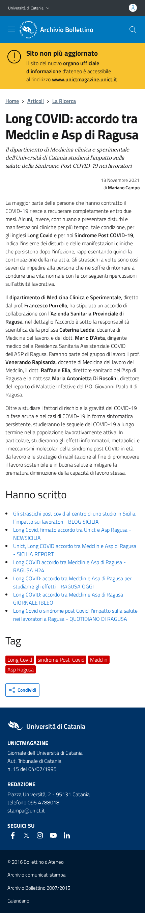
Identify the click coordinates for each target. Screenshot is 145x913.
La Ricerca (64, 101)
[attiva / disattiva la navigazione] (11, 29)
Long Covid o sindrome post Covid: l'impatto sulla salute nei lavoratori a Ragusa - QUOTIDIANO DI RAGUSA (75, 615)
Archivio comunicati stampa (36, 875)
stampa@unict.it (26, 810)
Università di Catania (26, 8)
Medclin (99, 660)
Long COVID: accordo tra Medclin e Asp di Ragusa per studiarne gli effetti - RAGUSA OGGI (72, 582)
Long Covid (19, 660)
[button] (48, 8)
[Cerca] (133, 30)
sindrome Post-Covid (61, 660)
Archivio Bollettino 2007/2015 (38, 888)
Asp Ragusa (20, 669)
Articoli (35, 101)
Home (12, 101)
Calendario (18, 901)
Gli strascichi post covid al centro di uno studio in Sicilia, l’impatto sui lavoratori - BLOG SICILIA (74, 517)
